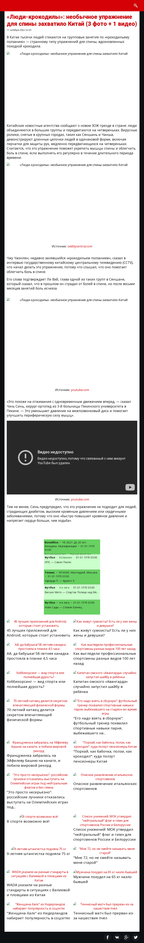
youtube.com (80, 390)
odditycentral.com (80, 246)
